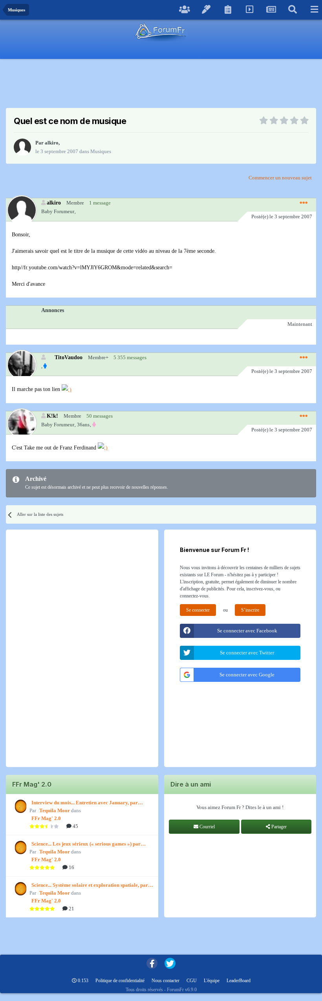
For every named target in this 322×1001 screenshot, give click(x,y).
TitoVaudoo (68, 357)
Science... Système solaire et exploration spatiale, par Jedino (89, 885)
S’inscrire (250, 610)
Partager (278, 826)
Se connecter (198, 610)
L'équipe (212, 980)
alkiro (52, 143)
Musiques (100, 151)
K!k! (52, 416)
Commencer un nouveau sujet (280, 178)
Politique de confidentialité (120, 980)
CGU (192, 980)
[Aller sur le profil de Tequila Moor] (19, 806)
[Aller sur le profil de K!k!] (21, 423)
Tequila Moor (54, 810)
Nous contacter (165, 980)
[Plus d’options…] (303, 203)
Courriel (206, 826)
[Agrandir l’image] (66, 389)
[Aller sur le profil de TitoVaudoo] (21, 364)
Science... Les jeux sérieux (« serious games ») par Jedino (86, 844)
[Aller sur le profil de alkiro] (22, 147)
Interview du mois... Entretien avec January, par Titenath (84, 803)
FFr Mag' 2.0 (46, 818)
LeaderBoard (239, 980)
